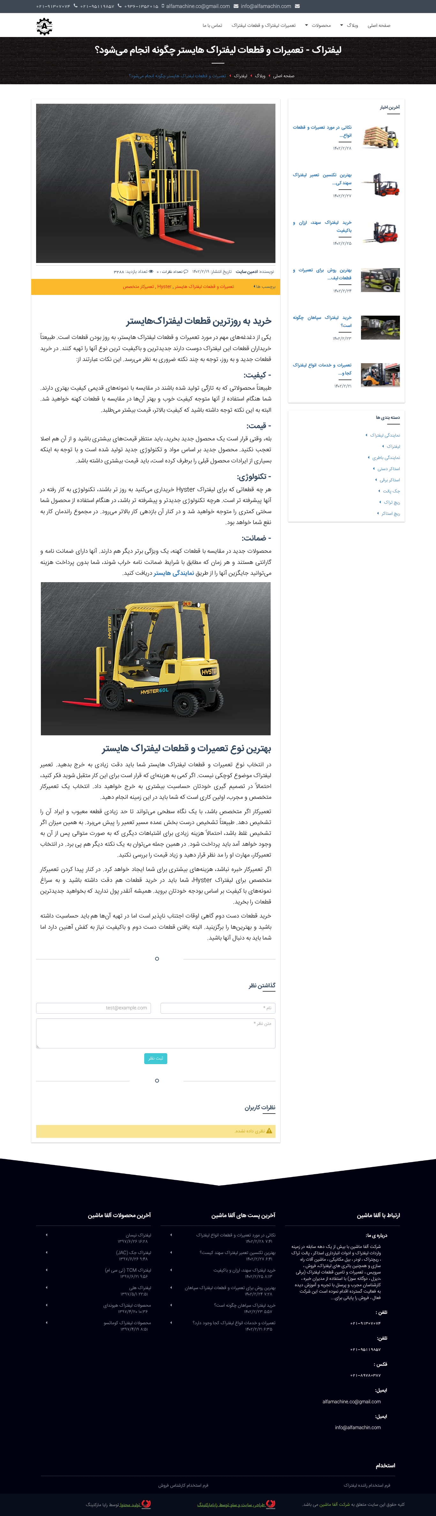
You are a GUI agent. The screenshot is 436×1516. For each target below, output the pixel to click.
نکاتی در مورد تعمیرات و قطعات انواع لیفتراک (235, 1238)
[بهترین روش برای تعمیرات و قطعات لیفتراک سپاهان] (380, 280)
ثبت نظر (155, 1058)
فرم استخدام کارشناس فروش (183, 1485)
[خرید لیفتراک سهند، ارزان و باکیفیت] (380, 232)
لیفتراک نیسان (134, 1238)
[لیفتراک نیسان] (46, 1235)
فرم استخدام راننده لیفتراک (367, 1485)
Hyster (163, 287)
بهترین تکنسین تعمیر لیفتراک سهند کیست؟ (237, 1256)
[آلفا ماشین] (46, 21)
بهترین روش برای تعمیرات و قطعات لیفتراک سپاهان (230, 1291)
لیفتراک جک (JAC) (133, 1256)
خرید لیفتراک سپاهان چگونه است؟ (244, 1308)
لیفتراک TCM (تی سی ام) (128, 1273)
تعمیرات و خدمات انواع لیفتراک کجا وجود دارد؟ (234, 1326)
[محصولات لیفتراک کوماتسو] (46, 1323)
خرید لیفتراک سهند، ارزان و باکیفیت (244, 1273)
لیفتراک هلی (136, 1291)
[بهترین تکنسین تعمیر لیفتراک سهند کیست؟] (380, 185)
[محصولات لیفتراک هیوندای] (46, 1306)
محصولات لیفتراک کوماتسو (127, 1326)
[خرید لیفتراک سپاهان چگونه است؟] (380, 328)
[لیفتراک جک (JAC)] (46, 1253)
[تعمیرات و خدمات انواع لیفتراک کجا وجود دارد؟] (380, 375)
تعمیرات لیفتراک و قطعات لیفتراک (264, 26)
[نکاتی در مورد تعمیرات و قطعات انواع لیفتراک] (380, 137)
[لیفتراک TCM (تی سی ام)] (46, 1270)
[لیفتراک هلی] (46, 1288)
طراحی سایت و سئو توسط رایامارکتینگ (231, 1505)
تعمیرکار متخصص (138, 287)
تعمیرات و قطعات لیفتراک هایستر (204, 287)
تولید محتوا (130, 1505)
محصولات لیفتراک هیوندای (127, 1308)
